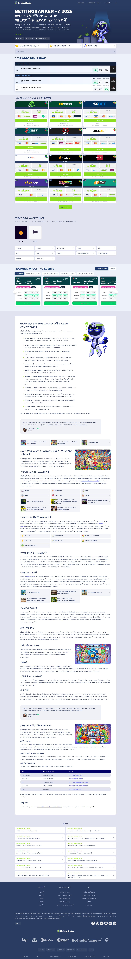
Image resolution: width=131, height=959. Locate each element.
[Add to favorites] (17, 67)
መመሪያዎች (107, 3)
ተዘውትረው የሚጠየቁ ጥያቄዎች (65, 905)
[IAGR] (25, 940)
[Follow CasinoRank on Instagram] (97, 923)
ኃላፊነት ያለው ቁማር (65, 898)
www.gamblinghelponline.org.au (79, 785)
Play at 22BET (28, 303)
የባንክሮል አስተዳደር (65, 902)
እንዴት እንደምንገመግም (89, 895)
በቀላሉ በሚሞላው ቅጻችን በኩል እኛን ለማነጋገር (49, 807)
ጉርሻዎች (41, 892)
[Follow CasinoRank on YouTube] (106, 923)
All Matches (19, 273)
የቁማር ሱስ (25, 956)
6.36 (111, 295)
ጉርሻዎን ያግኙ (31, 120)
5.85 (93, 292)
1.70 (37, 292)
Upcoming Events (102, 268)
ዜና (115, 3)
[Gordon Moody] (63, 940)
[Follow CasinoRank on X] (101, 923)
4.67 (26, 295)
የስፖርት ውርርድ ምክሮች (65, 895)
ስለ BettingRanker (89, 892)
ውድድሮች (41, 902)
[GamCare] (47, 940)
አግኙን (89, 902)
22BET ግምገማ (31, 150)
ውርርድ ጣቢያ (80, 3)
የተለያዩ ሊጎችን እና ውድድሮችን (90, 481)
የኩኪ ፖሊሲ (39, 956)
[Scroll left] (15, 292)
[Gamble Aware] (87, 940)
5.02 (54, 295)
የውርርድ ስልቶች (30, 576)
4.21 (60, 295)
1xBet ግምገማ (99, 123)
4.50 (26, 292)
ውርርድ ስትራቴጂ (65, 892)
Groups (113, 268)
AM (17, 923)
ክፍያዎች (41, 895)
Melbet (20, 298)
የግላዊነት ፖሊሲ (72, 956)
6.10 (111, 292)
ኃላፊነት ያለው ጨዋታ (55, 956)
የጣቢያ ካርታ (89, 905)
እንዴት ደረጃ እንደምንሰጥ (89, 898)
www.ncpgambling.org (76, 778)
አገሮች (41, 898)
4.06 (60, 292)
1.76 (37, 295)
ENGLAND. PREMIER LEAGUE (50, 273)
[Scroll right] (116, 292)
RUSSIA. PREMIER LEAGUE (33, 273)
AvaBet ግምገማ (31, 123)
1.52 (83, 292)
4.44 (88, 292)
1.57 (83, 295)
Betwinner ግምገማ (65, 123)
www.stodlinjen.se (75, 789)
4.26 (31, 295)
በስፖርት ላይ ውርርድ (94, 3)
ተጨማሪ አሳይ (64, 207)
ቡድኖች (41, 905)
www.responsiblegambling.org (78, 782)
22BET (19, 292)
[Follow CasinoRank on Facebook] (93, 923)
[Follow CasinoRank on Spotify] (110, 923)
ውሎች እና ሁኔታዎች (89, 956)
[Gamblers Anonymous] (34, 940)
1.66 (65, 292)
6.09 (93, 295)
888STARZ (19, 295)
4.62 (88, 295)
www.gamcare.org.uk (75, 775)
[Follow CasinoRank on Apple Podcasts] (114, 923)
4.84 (54, 292)
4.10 (31, 292)
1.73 (65, 295)
